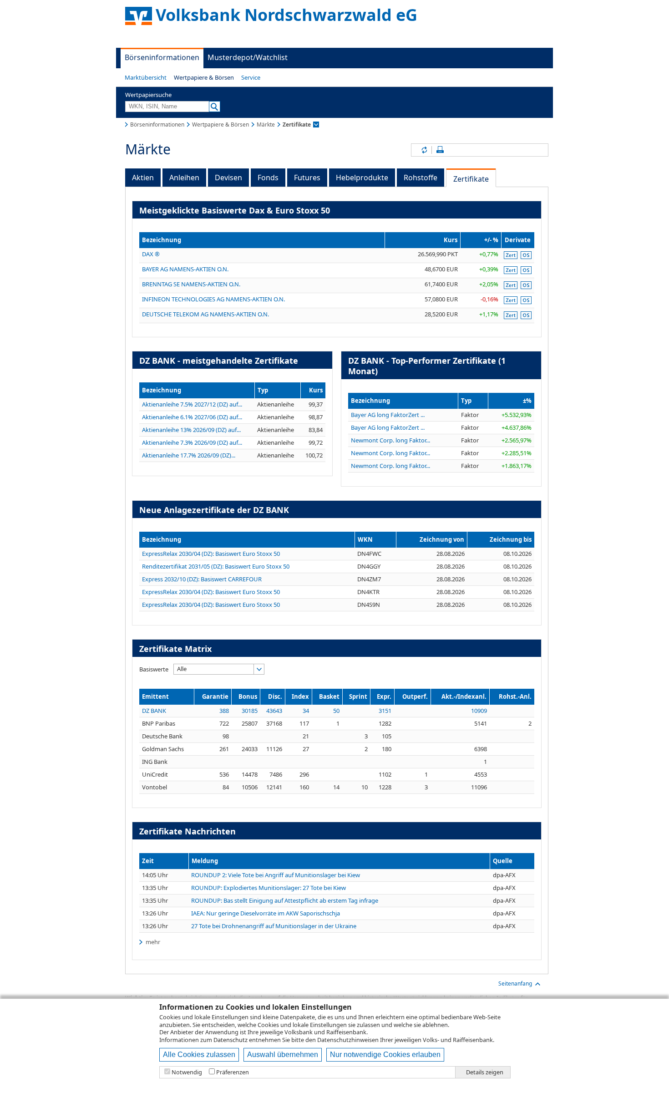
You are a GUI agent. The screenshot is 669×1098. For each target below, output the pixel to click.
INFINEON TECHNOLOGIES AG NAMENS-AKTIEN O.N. (213, 299)
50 (336, 711)
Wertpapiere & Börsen (204, 77)
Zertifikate (471, 179)
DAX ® (151, 254)
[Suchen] (214, 106)
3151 (385, 711)
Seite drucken (440, 150)
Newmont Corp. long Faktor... (390, 440)
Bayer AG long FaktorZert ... (388, 415)
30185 (250, 711)
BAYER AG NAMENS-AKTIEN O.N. (185, 269)
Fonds (268, 178)
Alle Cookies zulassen (199, 1054)
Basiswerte (153, 669)
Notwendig (187, 1072)
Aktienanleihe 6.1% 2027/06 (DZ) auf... (192, 417)
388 (224, 711)
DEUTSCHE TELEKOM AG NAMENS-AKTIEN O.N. (205, 314)
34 (306, 711)
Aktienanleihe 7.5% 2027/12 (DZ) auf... (192, 404)
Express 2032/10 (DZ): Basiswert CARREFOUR (202, 579)
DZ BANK (154, 711)
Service (250, 77)
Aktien (143, 178)
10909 (479, 711)
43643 (274, 711)
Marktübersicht (146, 77)
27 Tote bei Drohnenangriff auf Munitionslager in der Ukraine (273, 926)
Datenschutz (230, 1040)
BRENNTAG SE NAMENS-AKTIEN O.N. (191, 284)
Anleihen (184, 178)
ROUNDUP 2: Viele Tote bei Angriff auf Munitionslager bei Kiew (275, 875)
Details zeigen (484, 1072)
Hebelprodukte (362, 178)
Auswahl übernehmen (282, 1054)
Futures (307, 178)
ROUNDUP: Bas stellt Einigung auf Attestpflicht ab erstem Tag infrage (284, 900)
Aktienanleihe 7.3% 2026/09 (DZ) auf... (192, 442)
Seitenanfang (515, 983)
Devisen (228, 178)
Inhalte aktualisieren (424, 150)
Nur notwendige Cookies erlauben (385, 1054)
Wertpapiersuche (148, 95)
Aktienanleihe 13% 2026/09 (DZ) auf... (191, 430)
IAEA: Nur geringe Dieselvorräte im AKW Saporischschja (265, 913)
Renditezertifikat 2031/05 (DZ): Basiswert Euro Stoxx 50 (215, 566)
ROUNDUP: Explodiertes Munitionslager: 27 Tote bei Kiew (268, 887)
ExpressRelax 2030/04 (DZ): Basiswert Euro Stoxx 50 (211, 553)
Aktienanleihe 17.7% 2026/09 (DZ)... (188, 455)
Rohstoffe (420, 178)
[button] (145, 77)
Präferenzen (232, 1072)
